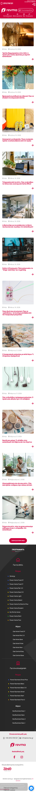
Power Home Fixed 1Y (16, 584)
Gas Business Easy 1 (18, 711)
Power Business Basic (17, 684)
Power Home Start (15, 616)
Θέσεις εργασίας (17, 16)
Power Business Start (17, 696)
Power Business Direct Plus (19, 680)
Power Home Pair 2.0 (16, 588)
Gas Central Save (18, 655)
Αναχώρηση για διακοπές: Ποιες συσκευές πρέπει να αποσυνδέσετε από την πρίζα (17, 140)
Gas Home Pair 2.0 (18, 635)
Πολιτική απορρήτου (11, 788)
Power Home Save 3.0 (16, 592)
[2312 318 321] (1, 3)
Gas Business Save (18, 715)
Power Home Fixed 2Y (17, 580)
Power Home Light (15, 596)
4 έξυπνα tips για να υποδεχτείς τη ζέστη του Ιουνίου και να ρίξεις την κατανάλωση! (17, 226)
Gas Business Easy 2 (18, 719)
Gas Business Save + (19, 723)
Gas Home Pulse (18, 643)
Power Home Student (16, 608)
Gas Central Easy (18, 651)
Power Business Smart (17, 692)
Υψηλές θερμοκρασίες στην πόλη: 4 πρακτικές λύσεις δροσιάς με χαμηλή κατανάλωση (16, 54)
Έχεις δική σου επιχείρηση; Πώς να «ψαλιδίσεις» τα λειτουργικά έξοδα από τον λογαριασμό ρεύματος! (16, 313)
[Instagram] (22, 757)
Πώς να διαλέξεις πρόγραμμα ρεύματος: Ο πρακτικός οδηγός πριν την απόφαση (17, 398)
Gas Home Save (18, 639)
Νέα (24, 16)
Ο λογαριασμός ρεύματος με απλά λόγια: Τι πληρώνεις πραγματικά (18, 355)
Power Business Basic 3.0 (18, 688)
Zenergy (12, 576)
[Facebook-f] (14, 757)
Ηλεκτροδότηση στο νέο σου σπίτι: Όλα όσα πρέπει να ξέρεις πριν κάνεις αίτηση (17, 484)
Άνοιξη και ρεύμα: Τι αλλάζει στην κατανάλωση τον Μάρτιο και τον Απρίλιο (17, 441)
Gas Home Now (18, 647)
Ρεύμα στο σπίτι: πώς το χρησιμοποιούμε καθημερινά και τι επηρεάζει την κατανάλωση (17, 528)
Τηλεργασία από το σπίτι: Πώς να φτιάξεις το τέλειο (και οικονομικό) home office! (17, 183)
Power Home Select (16, 600)
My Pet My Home (15, 612)
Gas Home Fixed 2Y (19, 631)
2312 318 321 (8, 3)
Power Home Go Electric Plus (19, 604)
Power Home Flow (15, 620)
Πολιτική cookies (9, 790)
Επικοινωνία (29, 16)
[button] (18, 540)
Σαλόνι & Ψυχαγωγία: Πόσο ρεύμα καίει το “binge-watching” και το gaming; (17, 269)
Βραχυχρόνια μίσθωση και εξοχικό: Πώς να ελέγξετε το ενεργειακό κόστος (18, 97)
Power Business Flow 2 (17, 700)
